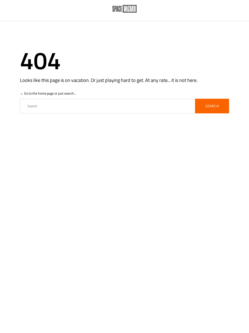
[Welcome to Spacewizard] (124, 9)
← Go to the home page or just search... (48, 93)
